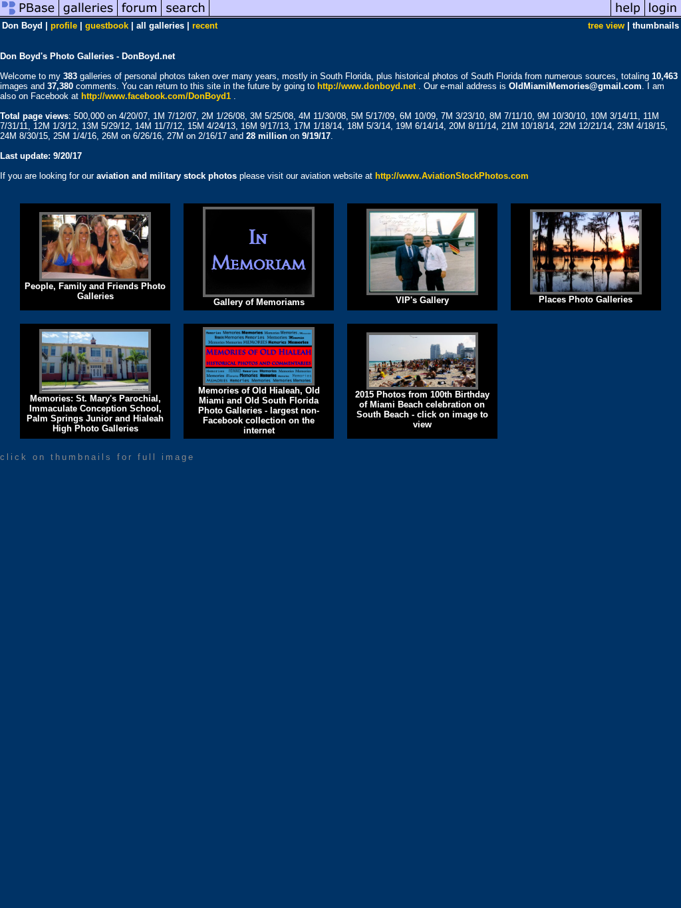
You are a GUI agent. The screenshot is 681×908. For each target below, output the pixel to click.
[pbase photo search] (185, 16)
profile (64, 26)
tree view (606, 26)
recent (204, 26)
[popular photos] (410, 16)
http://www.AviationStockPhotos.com (452, 176)
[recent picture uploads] (88, 16)
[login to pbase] (663, 16)
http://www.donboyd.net (366, 86)
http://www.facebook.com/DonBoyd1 (156, 96)
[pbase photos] (29, 16)
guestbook (106, 26)
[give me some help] (628, 16)
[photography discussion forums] (140, 16)
